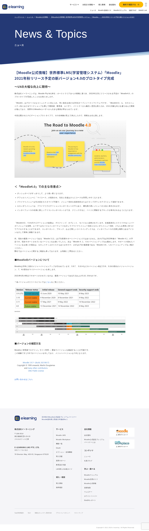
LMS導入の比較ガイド (64, 469)
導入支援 (59, 456)
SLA (29, 513)
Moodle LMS (61, 435)
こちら (48, 282)
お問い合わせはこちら (24, 379)
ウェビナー (88, 492)
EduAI (58, 448)
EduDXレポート (90, 500)
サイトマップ (78, 513)
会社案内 (87, 435)
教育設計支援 (61, 465)
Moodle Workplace (63, 439)
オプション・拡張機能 (64, 452)
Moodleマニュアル (120, 10)
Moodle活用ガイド (104, 10)
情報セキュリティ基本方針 (43, 513)
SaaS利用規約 (19, 513)
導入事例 (59, 483)
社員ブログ (132, 10)
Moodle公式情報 (90, 483)
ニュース (93, 10)
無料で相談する (129, 4)
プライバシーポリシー (63, 513)
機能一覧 (59, 444)
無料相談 (59, 487)
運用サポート (61, 461)
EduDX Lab (143, 10)
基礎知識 (87, 488)
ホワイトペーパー (90, 496)
